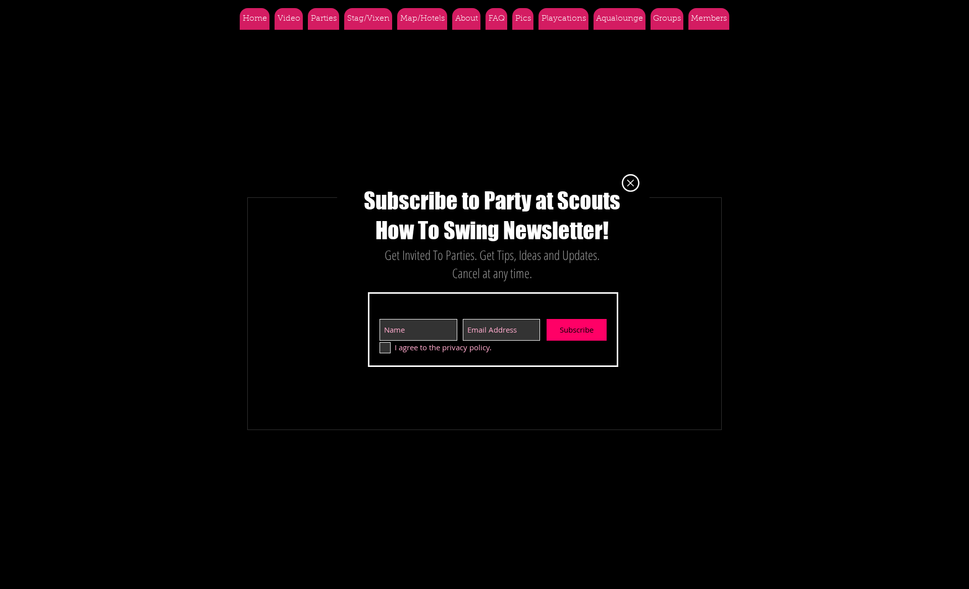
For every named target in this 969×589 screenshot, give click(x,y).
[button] (630, 183)
